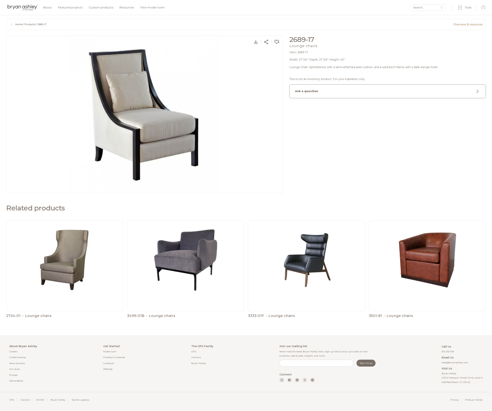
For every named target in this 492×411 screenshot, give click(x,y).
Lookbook (108, 363)
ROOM (40, 399)
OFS (193, 351)
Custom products (101, 7)
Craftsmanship (17, 357)
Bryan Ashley (198, 363)
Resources (126, 7)
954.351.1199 (448, 351)
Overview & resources (468, 24)
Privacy (454, 399)
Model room (109, 351)
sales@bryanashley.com (455, 362)
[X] (305, 380)
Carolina (196, 357)
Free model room (152, 7)
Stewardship (16, 380)
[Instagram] (281, 380)
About (47, 7)
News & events (17, 363)
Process (13, 374)
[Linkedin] (297, 380)
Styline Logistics (80, 399)
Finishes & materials (114, 357)
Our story (14, 369)
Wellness (107, 369)
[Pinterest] (312, 380)
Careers (13, 351)
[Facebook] (289, 380)
